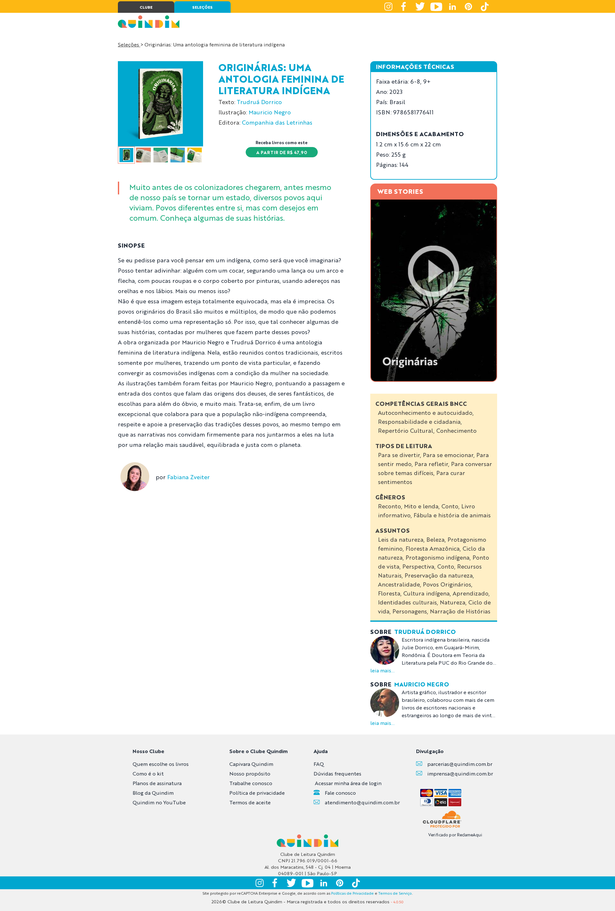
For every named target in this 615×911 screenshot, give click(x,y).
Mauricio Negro (270, 112)
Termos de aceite (250, 802)
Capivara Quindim (251, 763)
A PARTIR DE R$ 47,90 (281, 152)
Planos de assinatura (157, 783)
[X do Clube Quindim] (420, 6)
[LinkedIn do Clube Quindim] (452, 6)
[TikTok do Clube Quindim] (484, 6)
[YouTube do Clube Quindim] (436, 6)
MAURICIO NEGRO (421, 684)
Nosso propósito (249, 773)
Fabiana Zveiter (188, 476)
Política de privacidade (257, 792)
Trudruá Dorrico (259, 101)
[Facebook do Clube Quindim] (404, 6)
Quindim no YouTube (159, 802)
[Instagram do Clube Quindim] (388, 6)
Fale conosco (340, 792)
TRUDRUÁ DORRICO (425, 631)
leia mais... (382, 670)
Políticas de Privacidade (352, 893)
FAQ (319, 763)
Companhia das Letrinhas (277, 122)
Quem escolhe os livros (161, 763)
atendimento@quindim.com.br (362, 802)
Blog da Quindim (153, 792)
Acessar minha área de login (348, 783)
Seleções (129, 44)
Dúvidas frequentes (337, 773)
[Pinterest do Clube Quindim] (468, 6)
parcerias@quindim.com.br (459, 763)
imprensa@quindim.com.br (460, 773)
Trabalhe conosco (250, 783)
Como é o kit (148, 773)
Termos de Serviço (395, 893)
